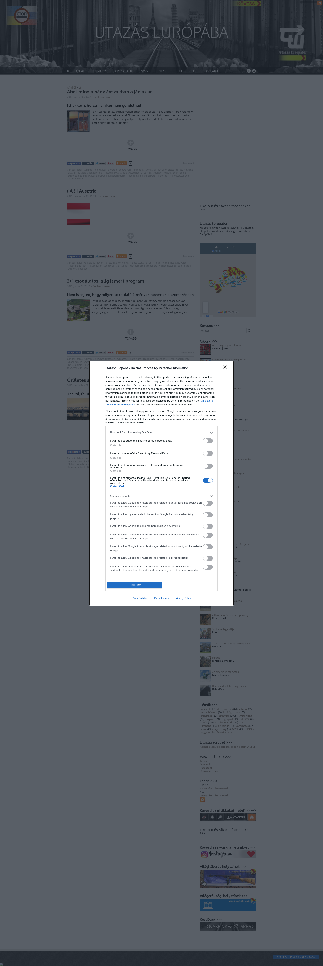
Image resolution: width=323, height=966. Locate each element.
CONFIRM (134, 585)
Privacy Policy (183, 598)
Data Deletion (140, 598)
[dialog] (161, 483)
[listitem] (161, 432)
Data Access (161, 598)
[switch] (208, 440)
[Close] (226, 368)
